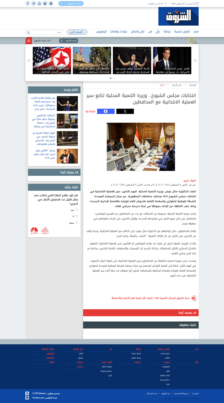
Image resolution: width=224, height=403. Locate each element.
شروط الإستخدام (181, 393)
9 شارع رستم (165, 379)
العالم (167, 358)
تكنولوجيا (166, 366)
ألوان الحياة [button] (107, 362)
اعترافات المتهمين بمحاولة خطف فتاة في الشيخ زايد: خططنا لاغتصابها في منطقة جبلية (43, 122)
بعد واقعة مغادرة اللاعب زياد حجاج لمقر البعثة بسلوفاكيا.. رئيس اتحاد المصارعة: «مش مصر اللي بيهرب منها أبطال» (43, 105)
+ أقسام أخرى (77, 32)
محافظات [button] (50, 358)
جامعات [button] (137, 362)
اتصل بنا (195, 393)
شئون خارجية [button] (182, 31)
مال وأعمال (176, 85)
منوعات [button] (166, 362)
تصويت (44, 233)
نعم (72, 210)
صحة (168, 384)
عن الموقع (166, 393)
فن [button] (150, 31)
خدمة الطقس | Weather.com (44, 398)
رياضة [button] (167, 31)
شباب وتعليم (165, 375)
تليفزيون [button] (101, 31)
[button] (86, 40)
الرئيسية (192, 85)
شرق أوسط (165, 353)
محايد (71, 223)
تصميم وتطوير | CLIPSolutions (46, 393)
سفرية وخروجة (106, 371)
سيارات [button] (80, 362)
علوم (168, 371)
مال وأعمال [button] (138, 31)
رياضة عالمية (136, 358)
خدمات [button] (80, 366)
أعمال (162, 85)
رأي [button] (158, 31)
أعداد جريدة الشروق (42, 40)
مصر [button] (196, 31)
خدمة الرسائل (152, 393)
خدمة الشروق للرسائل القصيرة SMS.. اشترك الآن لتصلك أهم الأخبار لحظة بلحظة (150, 298)
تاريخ (110, 375)
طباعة (92, 111)
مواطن (80, 358)
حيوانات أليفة (107, 366)
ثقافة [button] (51, 362)
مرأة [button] (197, 362)
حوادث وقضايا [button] (118, 31)
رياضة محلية (136, 353)
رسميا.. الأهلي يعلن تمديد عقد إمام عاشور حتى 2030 (44, 154)
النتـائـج (34, 233)
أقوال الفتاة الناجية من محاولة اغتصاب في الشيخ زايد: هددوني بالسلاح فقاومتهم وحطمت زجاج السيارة (43, 140)
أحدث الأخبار (71, 41)
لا (73, 216)
